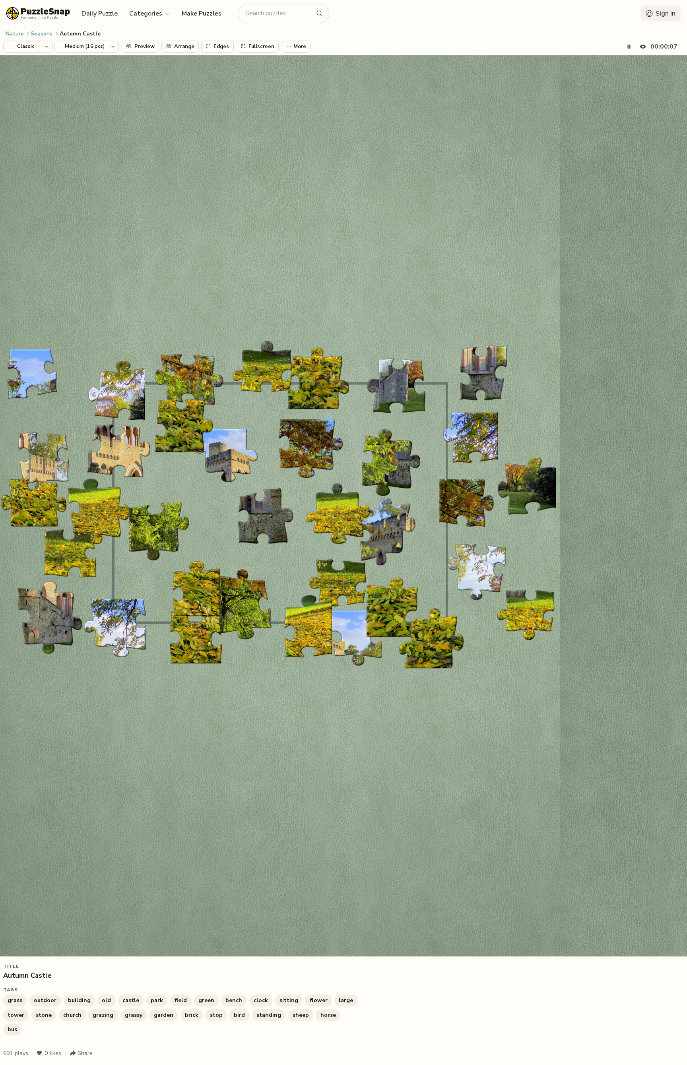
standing (268, 1015)
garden (163, 1015)
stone (44, 1015)
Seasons (41, 33)
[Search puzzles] (319, 13)
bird (239, 1015)
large (346, 1000)
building (79, 1000)
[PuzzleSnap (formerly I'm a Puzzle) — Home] (38, 13)
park (157, 1000)
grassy (133, 1015)
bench (233, 1000)
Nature (15, 33)
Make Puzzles (201, 13)
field (181, 1000)
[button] (149, 13)
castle (130, 1000)
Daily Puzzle (100, 13)
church (72, 1015)
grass (15, 1000)
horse (328, 1015)
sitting (288, 1000)
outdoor (45, 1000)
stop (216, 1015)
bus (12, 1029)
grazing (103, 1015)
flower (319, 1000)
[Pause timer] (629, 46)
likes (53, 1053)
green (206, 1000)
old (106, 1000)
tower (16, 1015)
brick (191, 1015)
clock (261, 1000)
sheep (301, 1015)
